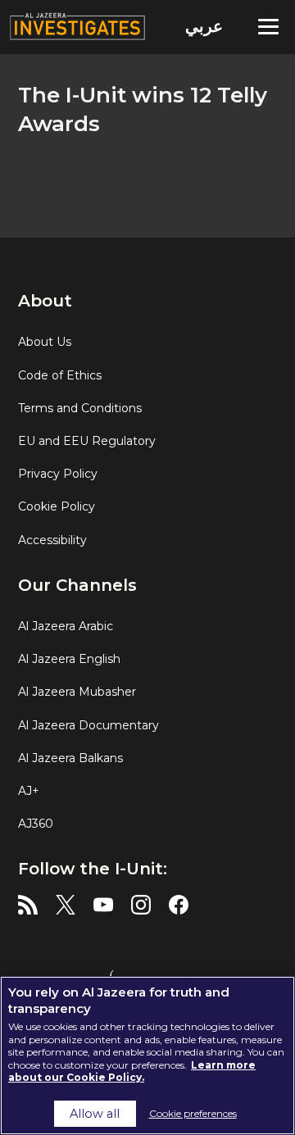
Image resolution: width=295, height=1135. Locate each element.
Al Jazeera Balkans (70, 758)
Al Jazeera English (69, 658)
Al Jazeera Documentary (88, 725)
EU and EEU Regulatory (87, 441)
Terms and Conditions (80, 408)
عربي (204, 26)
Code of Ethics (60, 375)
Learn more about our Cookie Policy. (132, 1071)
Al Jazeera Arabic (65, 626)
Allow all (95, 1113)
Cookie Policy (56, 506)
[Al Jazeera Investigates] (147, 27)
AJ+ (28, 790)
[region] (147, 1055)
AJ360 (35, 823)
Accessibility (52, 540)
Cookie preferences (193, 1113)
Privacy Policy (58, 473)
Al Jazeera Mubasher (77, 691)
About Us (44, 341)
